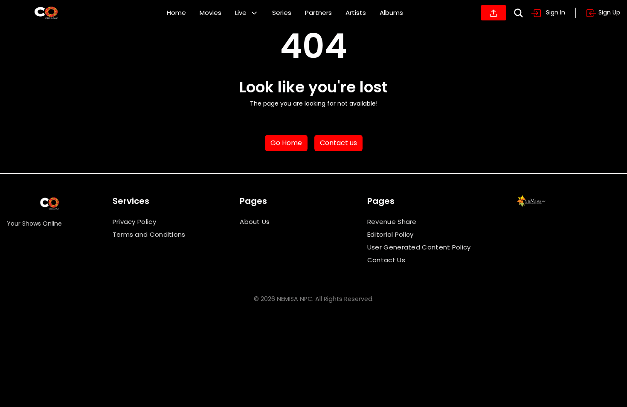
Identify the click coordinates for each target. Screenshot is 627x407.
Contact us (338, 143)
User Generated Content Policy (419, 247)
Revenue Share (392, 221)
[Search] (518, 13)
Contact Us (386, 259)
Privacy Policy (134, 221)
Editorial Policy (390, 234)
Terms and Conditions (149, 234)
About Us (255, 221)
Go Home (286, 143)
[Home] (46, 12)
